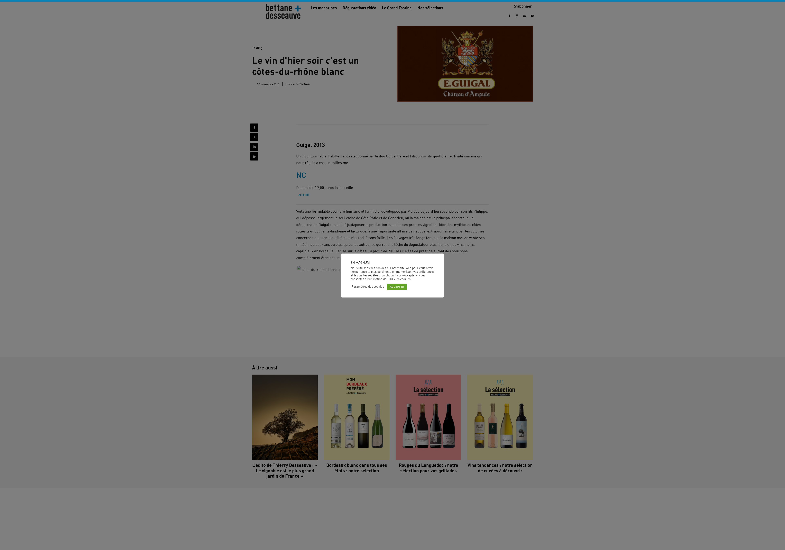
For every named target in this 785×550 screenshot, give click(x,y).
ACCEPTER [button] (397, 286)
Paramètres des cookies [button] (368, 286)
